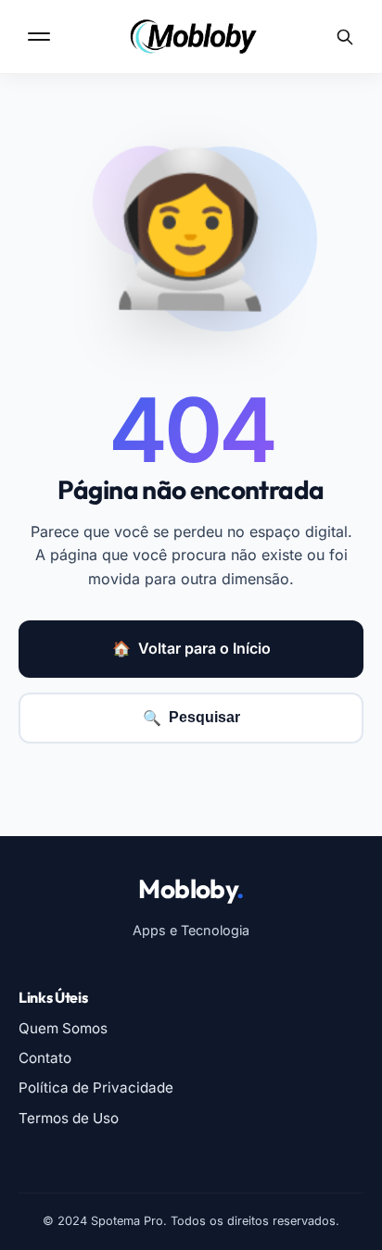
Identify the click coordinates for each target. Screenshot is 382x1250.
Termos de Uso (69, 1118)
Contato (45, 1058)
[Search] (344, 37)
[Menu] (41, 36)
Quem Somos (63, 1028)
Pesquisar (191, 717)
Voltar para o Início (191, 648)
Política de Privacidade (96, 1087)
